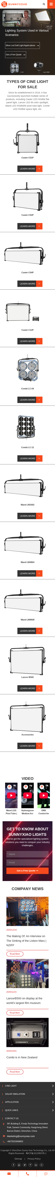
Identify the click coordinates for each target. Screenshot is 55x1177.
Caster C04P (27, 272)
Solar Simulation (15, 1094)
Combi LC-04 (27, 389)
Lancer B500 (27, 677)
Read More (15, 954)
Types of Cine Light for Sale (27, 84)
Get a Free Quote (14, 55)
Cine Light (11, 1086)
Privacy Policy (34, 1159)
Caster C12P (27, 330)
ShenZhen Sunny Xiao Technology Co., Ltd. (32, 1150)
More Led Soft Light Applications (21, 45)
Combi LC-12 (27, 447)
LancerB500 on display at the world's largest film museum (24, 1000)
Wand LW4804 (27, 562)
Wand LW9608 (27, 620)
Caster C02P (27, 215)
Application (12, 1102)
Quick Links (11, 1110)
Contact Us (12, 1118)
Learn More (27, 168)
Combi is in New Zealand (21, 1057)
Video (28, 778)
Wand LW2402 (27, 505)
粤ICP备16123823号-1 (36, 1153)
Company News (27, 889)
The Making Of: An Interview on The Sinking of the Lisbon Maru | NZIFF (26, 941)
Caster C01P (27, 158)
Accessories (27, 735)
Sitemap (18, 1159)
